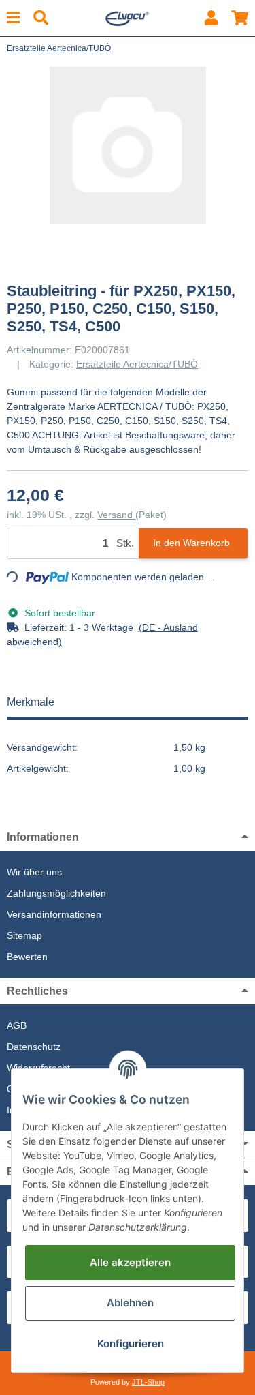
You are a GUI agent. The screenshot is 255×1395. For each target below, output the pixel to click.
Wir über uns (34, 872)
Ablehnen (130, 1302)
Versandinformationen (54, 914)
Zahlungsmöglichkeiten (56, 893)
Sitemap (24, 935)
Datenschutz (34, 1046)
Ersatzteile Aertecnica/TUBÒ (137, 364)
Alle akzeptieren (130, 1262)
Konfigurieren (130, 1343)
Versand (116, 514)
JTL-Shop (148, 1382)
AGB (17, 1025)
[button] (211, 18)
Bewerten (27, 956)
